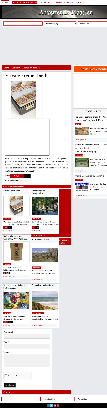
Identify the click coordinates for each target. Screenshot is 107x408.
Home (5, 2)
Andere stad (36, 219)
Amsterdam (36, 268)
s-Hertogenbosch (38, 313)
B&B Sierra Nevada (40, 239)
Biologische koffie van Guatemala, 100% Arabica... (15, 237)
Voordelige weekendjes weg (43, 285)
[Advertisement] (54, 46)
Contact (46, 2)
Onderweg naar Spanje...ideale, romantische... (38, 193)
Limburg (78, 124)
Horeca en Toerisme (31, 67)
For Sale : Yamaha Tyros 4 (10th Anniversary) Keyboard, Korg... (90, 118)
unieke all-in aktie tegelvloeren (89, 175)
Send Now (9, 385)
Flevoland (7, 219)
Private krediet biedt (11, 190)
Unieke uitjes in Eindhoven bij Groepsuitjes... (14, 286)
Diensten (16, 67)
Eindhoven (7, 313)
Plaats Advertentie (25, 2)
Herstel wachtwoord (69, 2)
